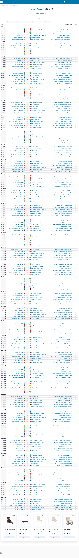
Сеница (55, 62)
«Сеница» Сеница (35, 31)
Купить (9, 537)
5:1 (27, 77)
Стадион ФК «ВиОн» (67, 51)
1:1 (27, 53)
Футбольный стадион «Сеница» (65, 62)
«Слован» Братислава (19, 37)
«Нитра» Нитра (20, 35)
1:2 (27, 66)
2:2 (27, 49)
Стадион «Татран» (68, 43)
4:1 (27, 171)
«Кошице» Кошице (35, 37)
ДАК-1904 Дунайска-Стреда (37, 39)
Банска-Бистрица (55, 39)
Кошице (55, 53)
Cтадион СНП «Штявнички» (66, 39)
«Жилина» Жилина (19, 29)
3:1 (27, 253)
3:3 (27, 220)
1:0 (27, 33)
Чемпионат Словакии (36, 9)
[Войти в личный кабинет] (61, 2)
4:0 (27, 238)
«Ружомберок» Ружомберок (17, 33)
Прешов (62, 43)
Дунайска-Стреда (57, 45)
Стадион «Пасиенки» (67, 37)
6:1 (27, 167)
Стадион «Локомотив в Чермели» (64, 53)
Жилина (59, 29)
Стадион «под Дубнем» (67, 29)
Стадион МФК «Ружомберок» (65, 33)
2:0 (27, 37)
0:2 (27, 104)
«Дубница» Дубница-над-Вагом (38, 35)
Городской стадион (68, 47)
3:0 (27, 31)
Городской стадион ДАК (66, 45)
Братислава (59, 37)
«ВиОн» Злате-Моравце (36, 29)
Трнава (56, 31)
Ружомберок (55, 33)
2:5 (27, 150)
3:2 (27, 35)
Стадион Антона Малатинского (65, 31)
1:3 (27, 293)
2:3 (27, 81)
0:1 (27, 43)
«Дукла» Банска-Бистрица (17, 39)
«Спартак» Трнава (19, 31)
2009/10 (4, 18)
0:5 (27, 308)
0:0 (27, 94)
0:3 (27, 396)
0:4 (27, 75)
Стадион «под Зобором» (66, 35)
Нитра (59, 35)
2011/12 (75, 18)
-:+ (27, 367)
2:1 (27, 29)
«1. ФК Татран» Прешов (36, 33)
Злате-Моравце (59, 51)
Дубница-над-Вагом (58, 47)
